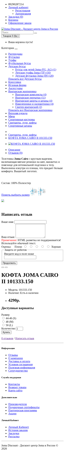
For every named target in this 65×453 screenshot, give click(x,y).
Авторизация (23, 13)
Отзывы (13, 355)
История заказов (18, 430)
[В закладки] (2, 267)
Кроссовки (14, 82)
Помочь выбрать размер (15, 194)
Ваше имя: (7, 221)
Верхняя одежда (17, 113)
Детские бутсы (17, 66)
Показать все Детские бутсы (25, 78)
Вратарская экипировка (22, 91)
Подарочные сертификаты (24, 407)
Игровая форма (17, 85)
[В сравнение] (6, 267)
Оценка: (6, 246)
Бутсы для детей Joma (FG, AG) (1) (35, 69)
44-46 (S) (10, 318)
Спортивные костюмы (21, 119)
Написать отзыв (24, 338)
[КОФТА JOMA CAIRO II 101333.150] (31, 143)
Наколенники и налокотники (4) (34, 103)
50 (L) (9, 325)
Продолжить (9, 263)
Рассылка (13, 436)
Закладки (13, 433)
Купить (6, 332)
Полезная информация (21, 367)
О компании (15, 358)
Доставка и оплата (19, 361)
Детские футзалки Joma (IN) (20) (34, 75)
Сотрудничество (18, 370)
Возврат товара (17, 387)
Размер (5, 314)
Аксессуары (15, 88)
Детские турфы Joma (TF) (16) (33, 72)
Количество (8, 328)
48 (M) (9, 321)
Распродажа (15, 53)
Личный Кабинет (18, 427)
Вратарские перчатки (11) (30, 97)
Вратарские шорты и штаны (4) (33, 100)
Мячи (11, 116)
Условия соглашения (20, 364)
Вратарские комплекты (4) (30, 94)
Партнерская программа (22, 410)
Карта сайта (15, 390)
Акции (12, 413)
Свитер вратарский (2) (28, 107)
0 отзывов (7, 338)
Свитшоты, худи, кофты (22, 122)
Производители (17, 404)
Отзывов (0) (15, 152)
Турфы (12, 60)
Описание (14, 149)
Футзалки (14, 57)
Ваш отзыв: (8, 237)
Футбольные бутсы (19, 63)
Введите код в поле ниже (19, 253)
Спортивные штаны (20, 125)
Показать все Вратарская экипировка (30, 110)
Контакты (14, 384)
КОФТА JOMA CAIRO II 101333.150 (30, 137)
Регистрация (22, 10)
